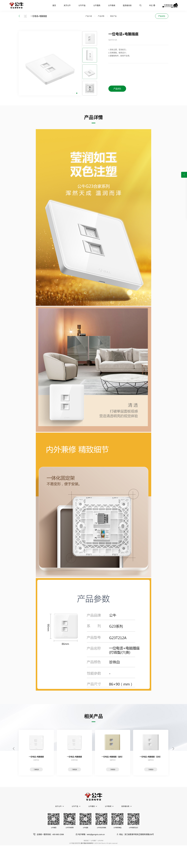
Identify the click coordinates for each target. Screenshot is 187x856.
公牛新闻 (111, 5)
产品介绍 (88, 16)
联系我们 (86, 840)
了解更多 (36, 769)
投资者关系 (127, 5)
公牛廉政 (93, 840)
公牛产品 (81, 5)
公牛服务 (96, 5)
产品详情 (101, 16)
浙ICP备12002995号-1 (87, 843)
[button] (72, 93)
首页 (54, 5)
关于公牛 (67, 5)
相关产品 (113, 16)
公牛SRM (100, 840)
